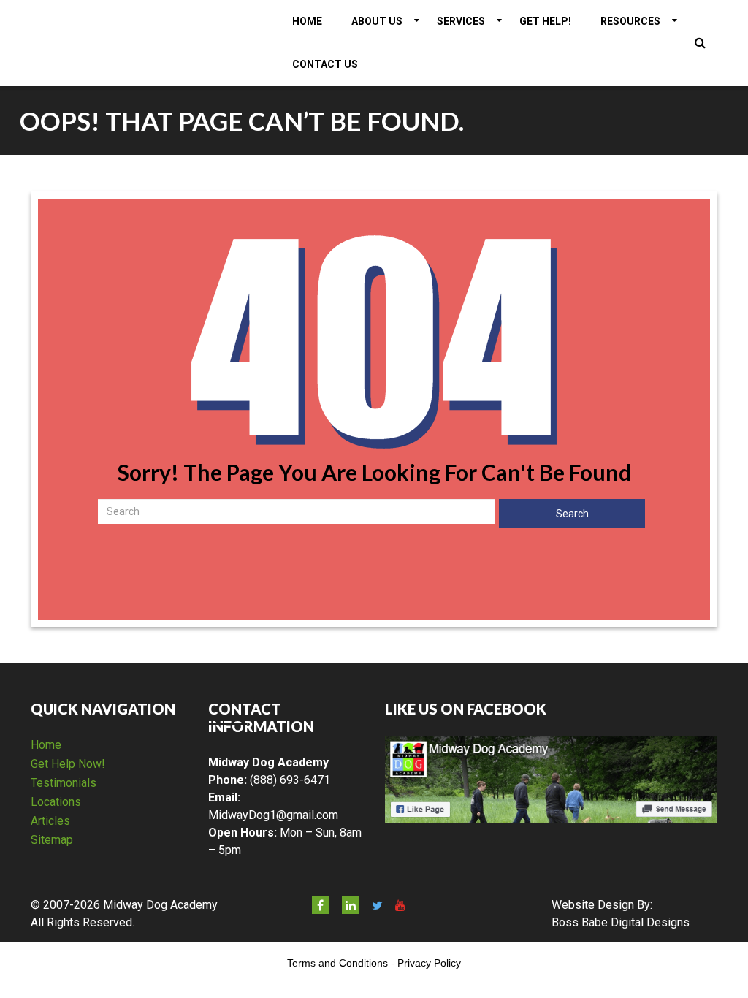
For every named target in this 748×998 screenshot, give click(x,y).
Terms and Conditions (337, 963)
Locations (56, 802)
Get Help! (545, 21)
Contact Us (325, 64)
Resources (630, 21)
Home (307, 21)
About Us (376, 21)
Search (572, 513)
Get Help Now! (68, 764)
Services (461, 21)
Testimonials (63, 783)
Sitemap (52, 840)
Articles (50, 821)
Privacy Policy (429, 963)
